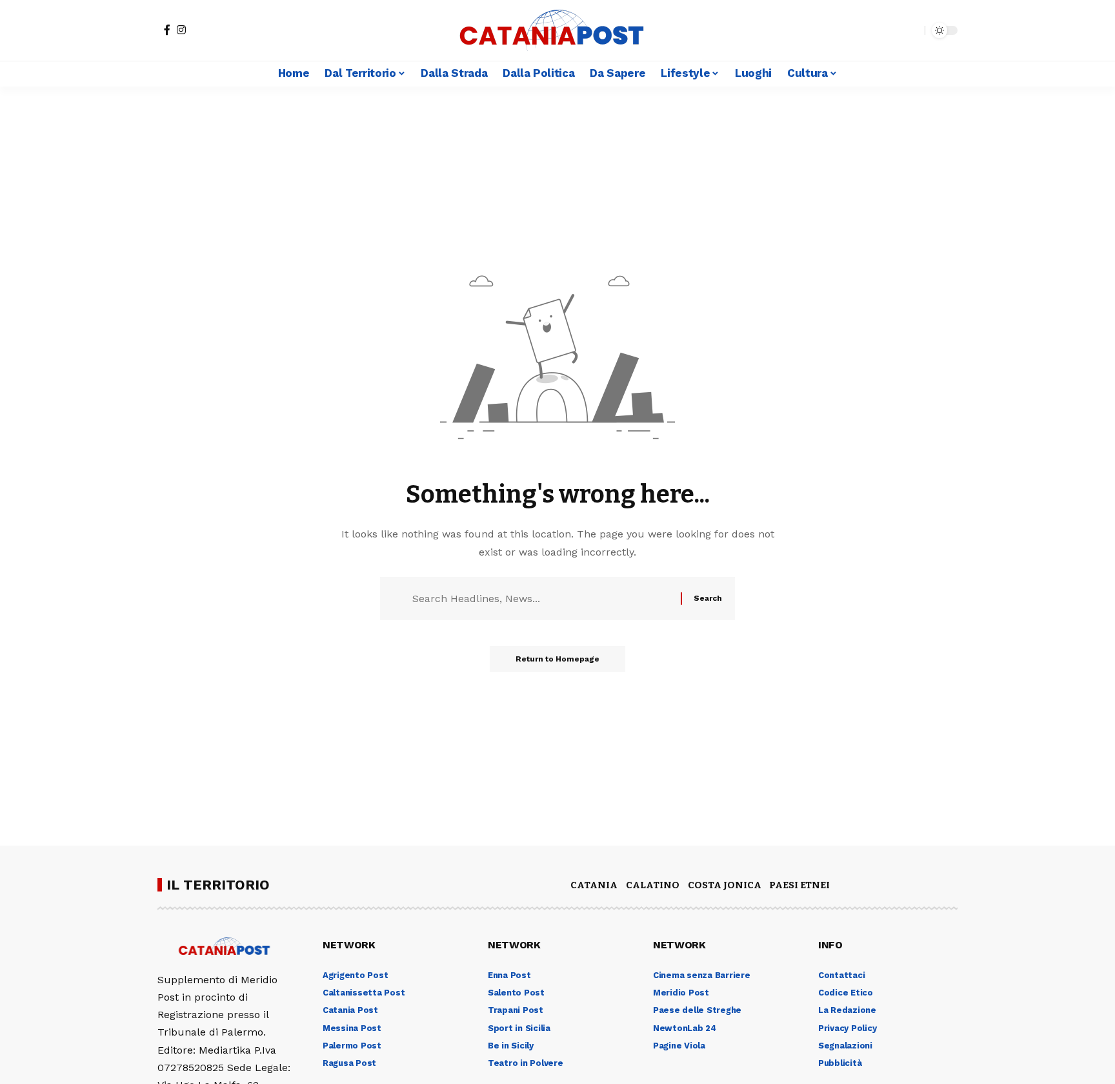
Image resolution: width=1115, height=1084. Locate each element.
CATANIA (594, 885)
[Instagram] (181, 30)
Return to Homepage (557, 658)
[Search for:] (542, 598)
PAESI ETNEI (799, 885)
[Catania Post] (557, 30)
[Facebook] (167, 30)
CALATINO (652, 885)
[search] (911, 30)
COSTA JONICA (724, 885)
